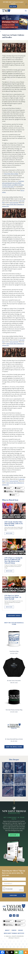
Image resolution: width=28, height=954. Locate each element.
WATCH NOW (9, 533)
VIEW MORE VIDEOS (14, 615)
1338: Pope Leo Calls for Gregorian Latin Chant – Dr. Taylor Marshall (12, 597)
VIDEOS (14, 930)
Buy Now (13, 6)
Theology (20, 772)
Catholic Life (8, 795)
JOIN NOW (13, 835)
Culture (20, 795)
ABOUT (7, 930)
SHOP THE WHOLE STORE (14, 747)
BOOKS (20, 930)
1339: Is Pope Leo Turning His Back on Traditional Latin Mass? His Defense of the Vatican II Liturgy (13, 560)
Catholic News (20, 783)
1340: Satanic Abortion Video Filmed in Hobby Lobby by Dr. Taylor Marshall (13, 523)
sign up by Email (14, 202)
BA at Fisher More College (11, 174)
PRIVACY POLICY (14, 938)
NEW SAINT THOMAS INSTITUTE (14, 933)
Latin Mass (8, 783)
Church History (8, 771)
